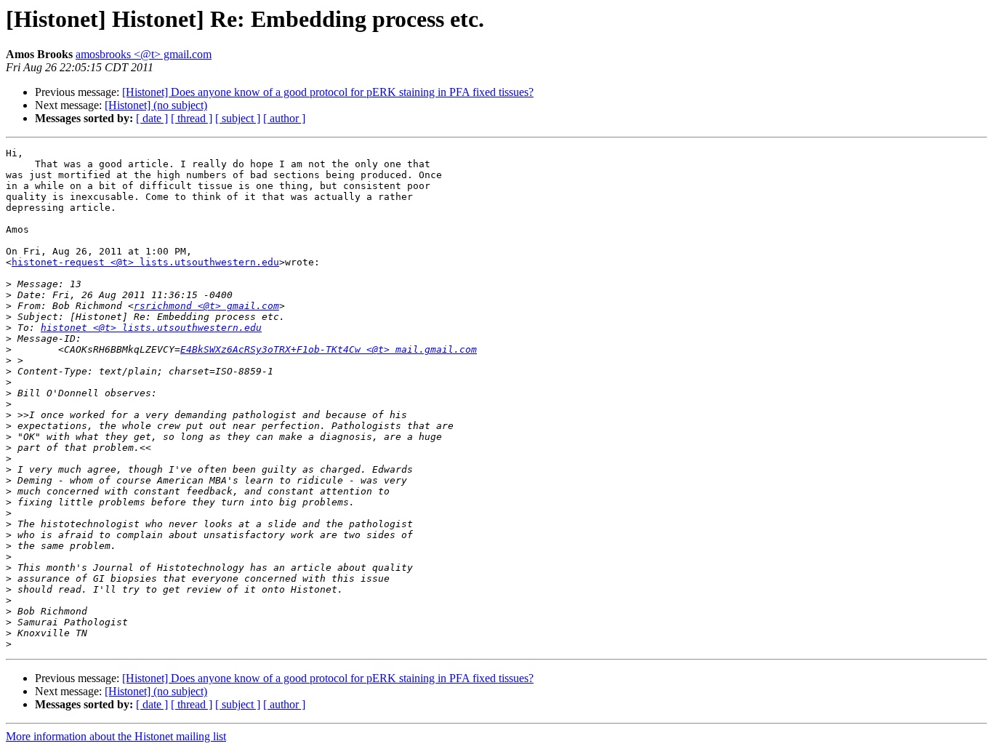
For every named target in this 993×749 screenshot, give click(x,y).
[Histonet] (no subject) (156, 105)
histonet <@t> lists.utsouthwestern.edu (151, 327)
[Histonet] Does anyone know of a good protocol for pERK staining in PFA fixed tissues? (328, 92)
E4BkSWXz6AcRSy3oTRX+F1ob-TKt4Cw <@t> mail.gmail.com (328, 349)
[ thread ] (191, 118)
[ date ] (152, 118)
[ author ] (284, 118)
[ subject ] (237, 118)
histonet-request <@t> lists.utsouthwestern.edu (145, 262)
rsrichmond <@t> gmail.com (206, 305)
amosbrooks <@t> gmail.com (144, 54)
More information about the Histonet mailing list (116, 736)
